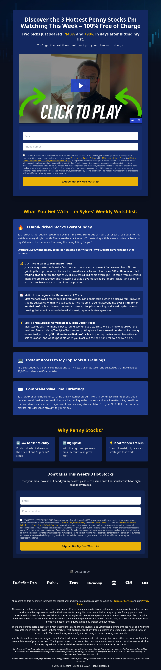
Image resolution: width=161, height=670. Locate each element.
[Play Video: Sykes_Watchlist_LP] (80, 85)
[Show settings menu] (139, 120)
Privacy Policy (89, 158)
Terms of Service (123, 600)
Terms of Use (76, 158)
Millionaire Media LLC (111, 158)
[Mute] (133, 120)
